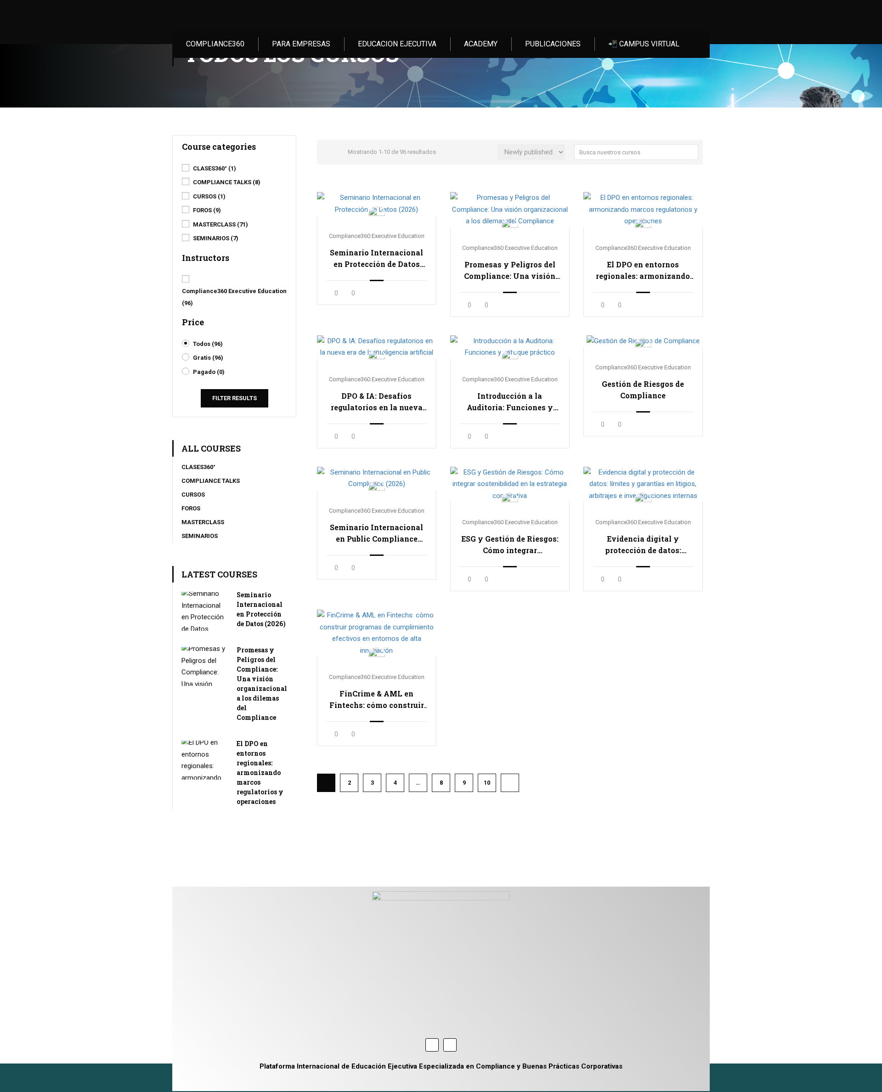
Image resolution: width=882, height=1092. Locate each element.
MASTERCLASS (220, 224)
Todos (208, 343)
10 (487, 782)
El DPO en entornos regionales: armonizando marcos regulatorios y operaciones (643, 271)
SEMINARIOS (215, 238)
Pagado (209, 371)
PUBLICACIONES (553, 44)
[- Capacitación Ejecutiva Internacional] (224, 15)
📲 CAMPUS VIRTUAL (643, 44)
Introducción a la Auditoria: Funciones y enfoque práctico (510, 402)
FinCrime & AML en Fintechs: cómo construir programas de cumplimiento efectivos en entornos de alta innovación (376, 700)
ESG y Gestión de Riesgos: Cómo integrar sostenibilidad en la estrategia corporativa (510, 545)
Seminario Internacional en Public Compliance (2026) (376, 533)
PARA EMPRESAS (301, 44)
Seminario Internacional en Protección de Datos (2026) (376, 259)
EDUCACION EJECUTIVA (397, 44)
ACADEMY (481, 44)
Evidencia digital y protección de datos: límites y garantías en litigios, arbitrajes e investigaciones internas (643, 545)
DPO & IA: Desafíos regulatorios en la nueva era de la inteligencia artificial (377, 402)
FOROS (207, 210)
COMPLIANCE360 (215, 44)
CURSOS (209, 196)
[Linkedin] (450, 1045)
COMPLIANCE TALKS (226, 182)
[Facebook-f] (432, 1045)
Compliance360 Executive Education (376, 235)
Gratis (208, 357)
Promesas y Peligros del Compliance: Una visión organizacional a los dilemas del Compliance (509, 271)
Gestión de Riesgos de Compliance (643, 389)
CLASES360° (214, 168)
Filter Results (234, 398)
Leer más (376, 203)
